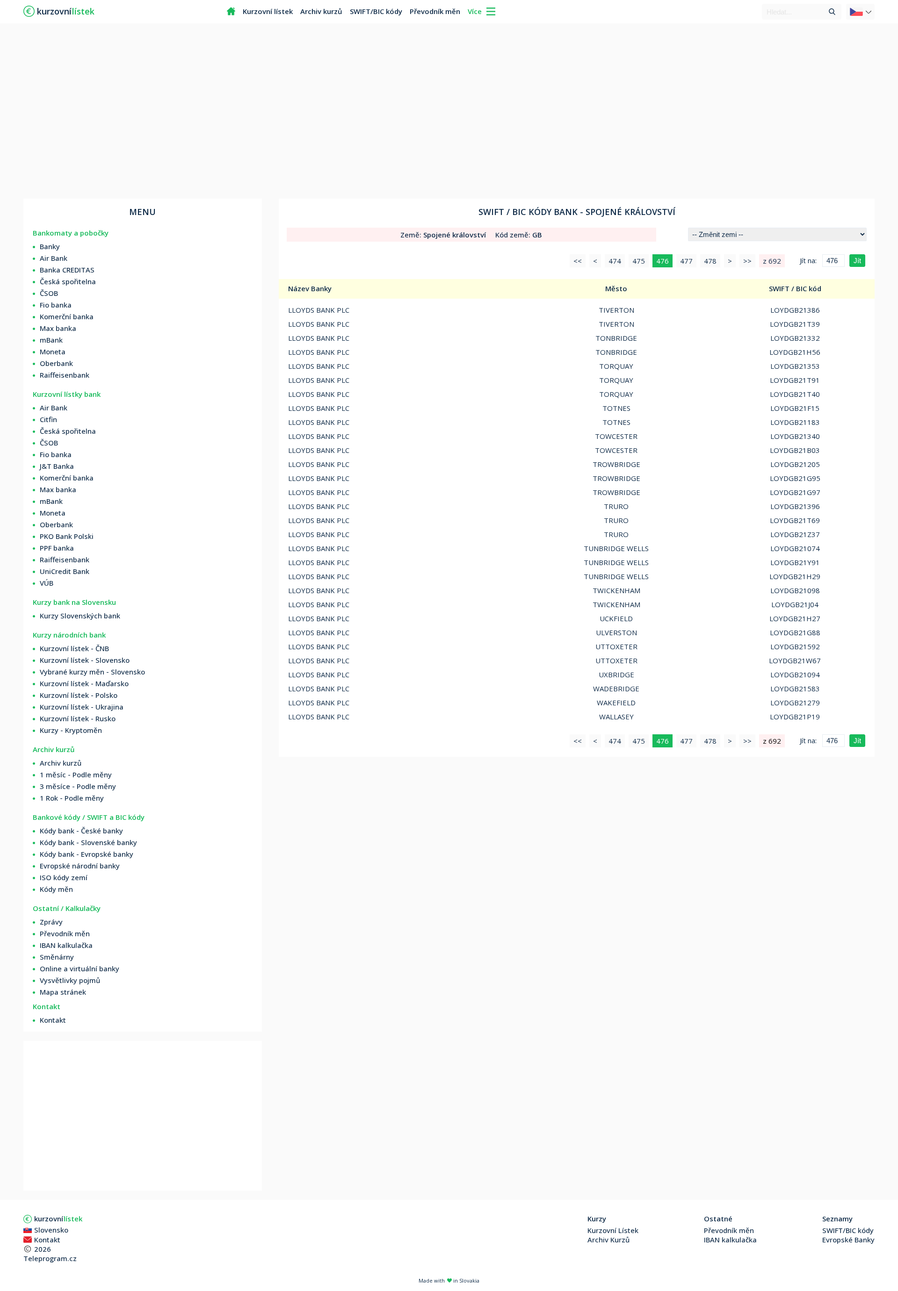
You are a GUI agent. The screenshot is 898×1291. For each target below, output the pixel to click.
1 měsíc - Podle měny (76, 774)
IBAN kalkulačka (66, 945)
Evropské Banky (848, 1239)
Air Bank (53, 258)
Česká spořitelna (68, 281)
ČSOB (49, 293)
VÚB (46, 583)
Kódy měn (56, 889)
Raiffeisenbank (64, 375)
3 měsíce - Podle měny (78, 786)
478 (710, 260)
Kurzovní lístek (268, 11)
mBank (51, 339)
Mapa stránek (63, 992)
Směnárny (57, 956)
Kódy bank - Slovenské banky (88, 842)
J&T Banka (57, 466)
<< (577, 260)
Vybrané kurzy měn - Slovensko (92, 671)
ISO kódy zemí (63, 877)
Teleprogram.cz (50, 1258)
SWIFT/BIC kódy (376, 11)
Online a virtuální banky (79, 968)
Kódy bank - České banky (81, 830)
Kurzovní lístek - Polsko (78, 695)
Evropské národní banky (80, 865)
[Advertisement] (449, 112)
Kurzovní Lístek (612, 1230)
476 (662, 260)
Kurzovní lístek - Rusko (78, 718)
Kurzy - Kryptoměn (71, 730)
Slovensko (51, 1229)
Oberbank (56, 363)
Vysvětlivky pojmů (70, 980)
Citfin (48, 419)
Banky (50, 246)
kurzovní (58, 1218)
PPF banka (57, 547)
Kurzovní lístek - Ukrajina (81, 706)
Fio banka (56, 304)
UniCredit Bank (64, 571)
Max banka (58, 328)
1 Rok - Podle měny (72, 798)
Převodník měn (435, 11)
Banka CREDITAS (67, 269)
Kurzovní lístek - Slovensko (85, 660)
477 (686, 260)
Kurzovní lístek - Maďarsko (84, 683)
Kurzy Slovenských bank (80, 615)
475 (638, 260)
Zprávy (51, 921)
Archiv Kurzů (608, 1239)
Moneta (52, 351)
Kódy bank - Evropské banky (86, 854)
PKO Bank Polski (67, 536)
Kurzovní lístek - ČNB (74, 648)
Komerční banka (67, 316)
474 (614, 260)
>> (747, 260)
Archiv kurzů (321, 11)
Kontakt (53, 1020)
